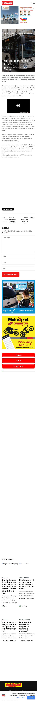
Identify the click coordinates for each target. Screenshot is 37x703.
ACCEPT (31, 697)
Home (6, 33)
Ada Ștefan (5, 602)
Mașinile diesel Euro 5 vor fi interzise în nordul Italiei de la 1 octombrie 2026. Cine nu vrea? (26, 584)
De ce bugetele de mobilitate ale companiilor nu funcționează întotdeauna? (25, 626)
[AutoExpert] (13, 685)
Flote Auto (9, 67)
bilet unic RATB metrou (8, 209)
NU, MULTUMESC (20, 697)
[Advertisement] (18, 187)
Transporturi (13, 33)
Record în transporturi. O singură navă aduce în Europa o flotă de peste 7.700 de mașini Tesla (9, 626)
